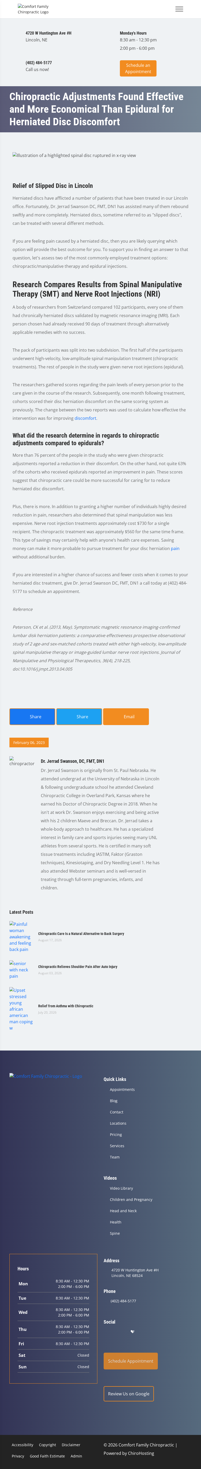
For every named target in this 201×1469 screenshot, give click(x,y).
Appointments (122, 1089)
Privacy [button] (18, 1456)
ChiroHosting (141, 1453)
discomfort (85, 418)
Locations (118, 1123)
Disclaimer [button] (71, 1444)
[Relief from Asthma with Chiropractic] (21, 1009)
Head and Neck (123, 1210)
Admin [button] (76, 1456)
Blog (114, 1100)
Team (115, 1157)
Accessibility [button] (22, 1444)
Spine (115, 1233)
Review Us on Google (128, 1394)
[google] (106, 1332)
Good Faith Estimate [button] (47, 1456)
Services (117, 1145)
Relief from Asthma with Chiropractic (65, 1006)
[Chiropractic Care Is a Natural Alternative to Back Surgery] (21, 936)
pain (175, 548)
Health (115, 1222)
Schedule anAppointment (138, 68)
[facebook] (119, 1332)
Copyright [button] (47, 1444)
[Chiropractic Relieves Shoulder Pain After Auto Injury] (21, 969)
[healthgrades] (132, 1332)
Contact (116, 1111)
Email (129, 717)
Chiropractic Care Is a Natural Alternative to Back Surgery (81, 934)
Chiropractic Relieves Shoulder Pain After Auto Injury (77, 967)
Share (35, 717)
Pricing (116, 1134)
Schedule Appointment (130, 1361)
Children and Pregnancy (131, 1199)
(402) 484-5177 (123, 1300)
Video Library (121, 1188)
